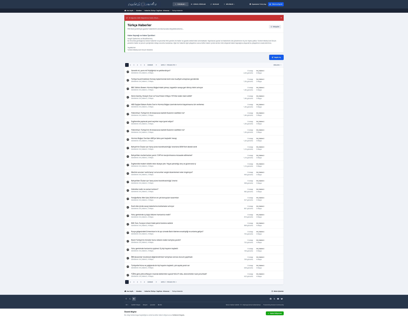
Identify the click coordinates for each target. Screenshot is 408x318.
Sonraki (150, 65)
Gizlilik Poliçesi (135, 305)
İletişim (145, 305)
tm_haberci (143, 73)
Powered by (273, 305)
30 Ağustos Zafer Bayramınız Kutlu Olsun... (144, 18)
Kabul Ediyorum (276, 313)
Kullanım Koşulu (178, 315)
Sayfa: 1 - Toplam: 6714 (168, 65)
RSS (160, 305)
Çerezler (152, 305)
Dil (127, 305)
